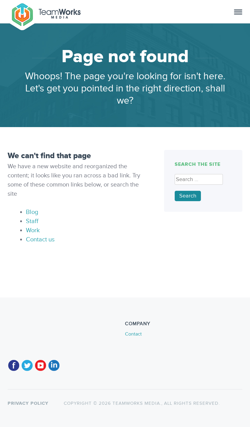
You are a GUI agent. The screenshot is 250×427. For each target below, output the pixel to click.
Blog (32, 212)
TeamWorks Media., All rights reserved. (165, 403)
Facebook (14, 363)
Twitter (27, 363)
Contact (133, 334)
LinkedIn (54, 363)
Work (33, 230)
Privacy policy (28, 403)
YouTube (40, 363)
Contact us (40, 239)
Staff (32, 221)
